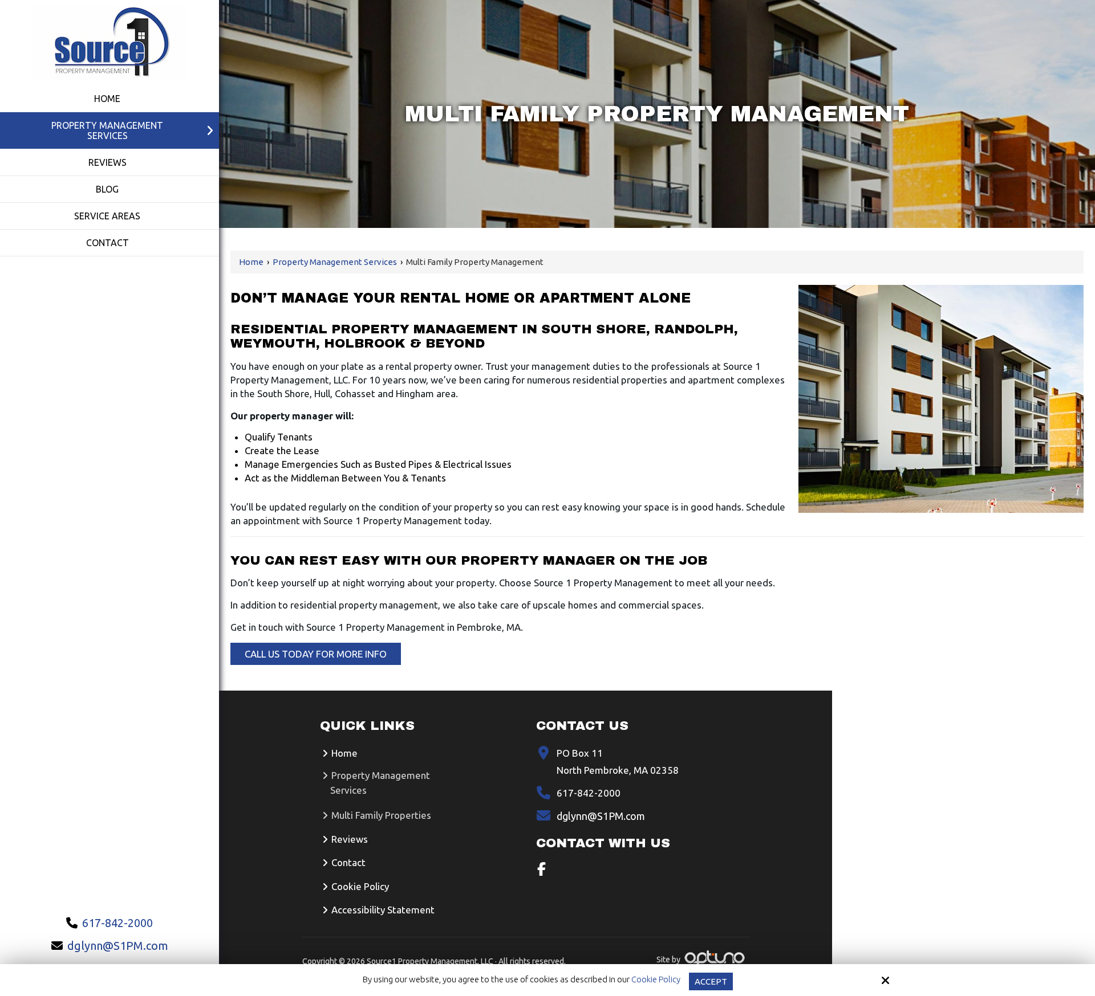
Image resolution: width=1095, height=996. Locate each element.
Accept (711, 981)
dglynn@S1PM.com (117, 945)
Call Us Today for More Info (316, 653)
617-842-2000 (117, 922)
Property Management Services (335, 262)
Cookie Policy (655, 979)
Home (251, 262)
